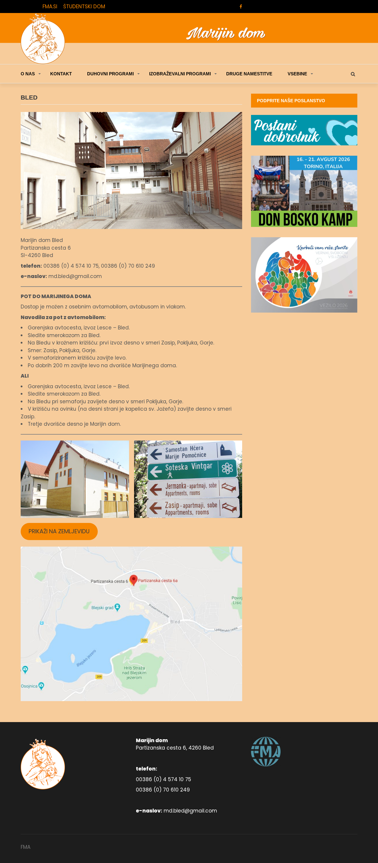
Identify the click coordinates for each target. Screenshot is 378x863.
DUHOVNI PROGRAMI (110, 73)
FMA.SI (50, 6)
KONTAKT (61, 73)
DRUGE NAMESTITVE (249, 73)
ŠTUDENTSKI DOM (84, 6)
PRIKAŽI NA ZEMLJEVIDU (59, 531)
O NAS (28, 73)
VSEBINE (297, 73)
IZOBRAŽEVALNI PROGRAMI (180, 73)
